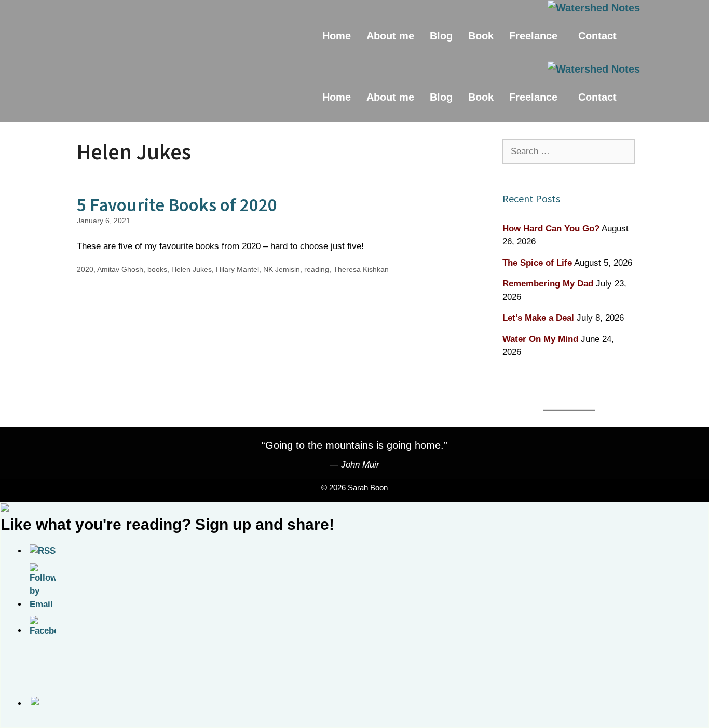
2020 (85, 269)
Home (336, 36)
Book (481, 36)
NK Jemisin (281, 269)
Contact (597, 36)
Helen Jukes (191, 269)
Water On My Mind (540, 339)
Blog (441, 36)
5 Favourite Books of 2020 (177, 205)
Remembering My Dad (547, 284)
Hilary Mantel (237, 269)
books (157, 269)
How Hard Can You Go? (550, 228)
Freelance (533, 36)
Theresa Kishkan (361, 269)
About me (390, 36)
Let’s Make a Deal (538, 318)
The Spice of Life (537, 263)
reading (316, 269)
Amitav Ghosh (120, 269)
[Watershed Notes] (594, 8)
